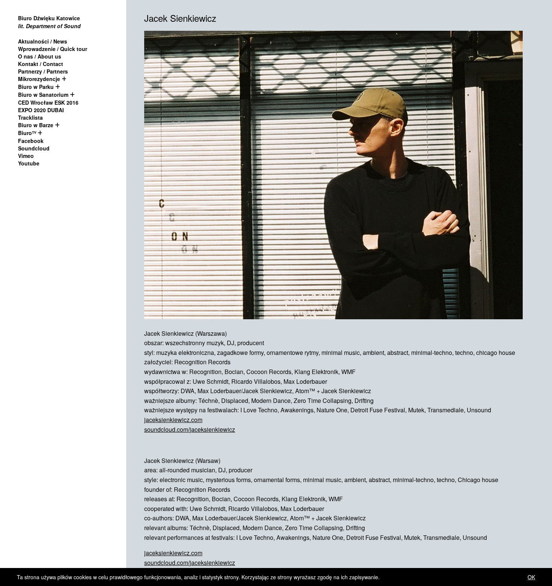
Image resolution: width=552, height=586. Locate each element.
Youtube (28, 163)
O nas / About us (39, 56)
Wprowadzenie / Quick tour (52, 49)
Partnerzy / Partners (43, 71)
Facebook (31, 140)
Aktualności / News (42, 41)
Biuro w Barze (35, 125)
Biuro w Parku (36, 86)
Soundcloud (34, 148)
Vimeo (26, 155)
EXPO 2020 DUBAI (41, 110)
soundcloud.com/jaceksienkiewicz (189, 429)
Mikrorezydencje (39, 79)
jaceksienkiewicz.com (173, 419)
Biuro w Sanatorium (44, 94)
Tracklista (30, 117)
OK (531, 577)
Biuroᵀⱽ (27, 133)
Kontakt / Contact (40, 64)
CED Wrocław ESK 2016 (48, 102)
